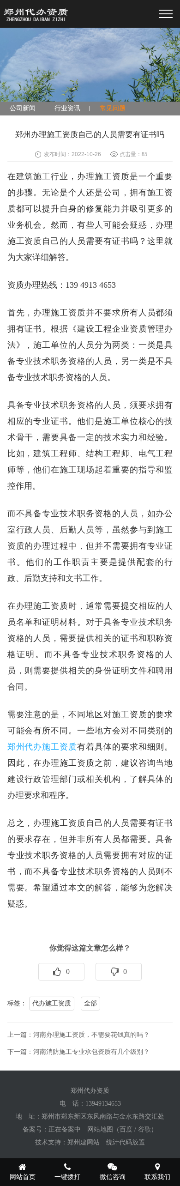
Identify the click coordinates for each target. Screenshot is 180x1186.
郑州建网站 (83, 1142)
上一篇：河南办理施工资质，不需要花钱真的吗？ (78, 1034)
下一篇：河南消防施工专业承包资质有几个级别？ (78, 1051)
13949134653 (103, 1103)
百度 (126, 1129)
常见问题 (113, 108)
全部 (90, 1003)
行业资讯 (67, 108)
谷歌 (144, 1129)
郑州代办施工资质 (42, 746)
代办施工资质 (51, 1003)
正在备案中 (64, 1129)
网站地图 (100, 1129)
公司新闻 (23, 108)
